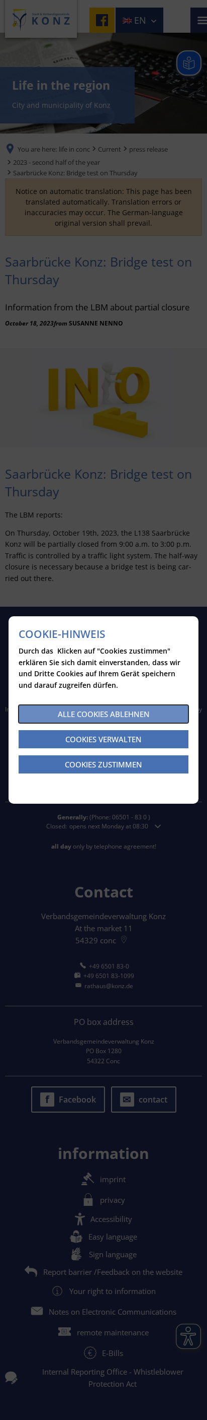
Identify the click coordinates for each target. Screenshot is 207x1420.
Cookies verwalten (103, 739)
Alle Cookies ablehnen (104, 714)
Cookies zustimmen (103, 764)
